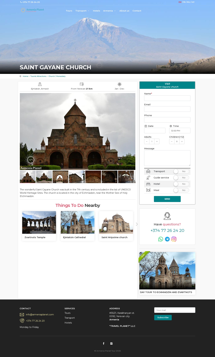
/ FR (184, 2)
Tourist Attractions (38, 76)
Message (149, 148)
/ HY (193, 2)
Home (25, 76)
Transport (81, 10)
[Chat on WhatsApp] (160, 239)
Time (175, 126)
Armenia (108, 10)
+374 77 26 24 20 (167, 230)
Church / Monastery (56, 76)
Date (150, 126)
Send (167, 199)
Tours (69, 10)
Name (148, 93)
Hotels (96, 10)
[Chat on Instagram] (173, 239)
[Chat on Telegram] (167, 239)
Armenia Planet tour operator (32, 10)
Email (147, 104)
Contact (137, 10)
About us (124, 10)
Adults (147, 137)
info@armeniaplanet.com (40, 314)
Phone (148, 115)
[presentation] (18, 224)
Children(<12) (176, 137)
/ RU (188, 2)
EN (180, 2)
